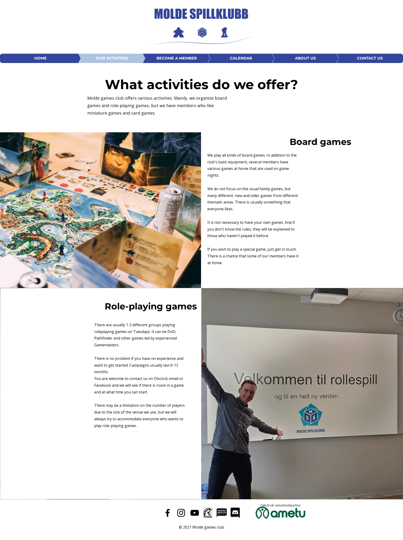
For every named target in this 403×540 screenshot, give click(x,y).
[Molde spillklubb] (167, 513)
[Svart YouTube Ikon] (194, 513)
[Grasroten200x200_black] (221, 513)
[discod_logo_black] (235, 513)
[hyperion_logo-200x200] (208, 513)
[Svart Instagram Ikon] (181, 513)
